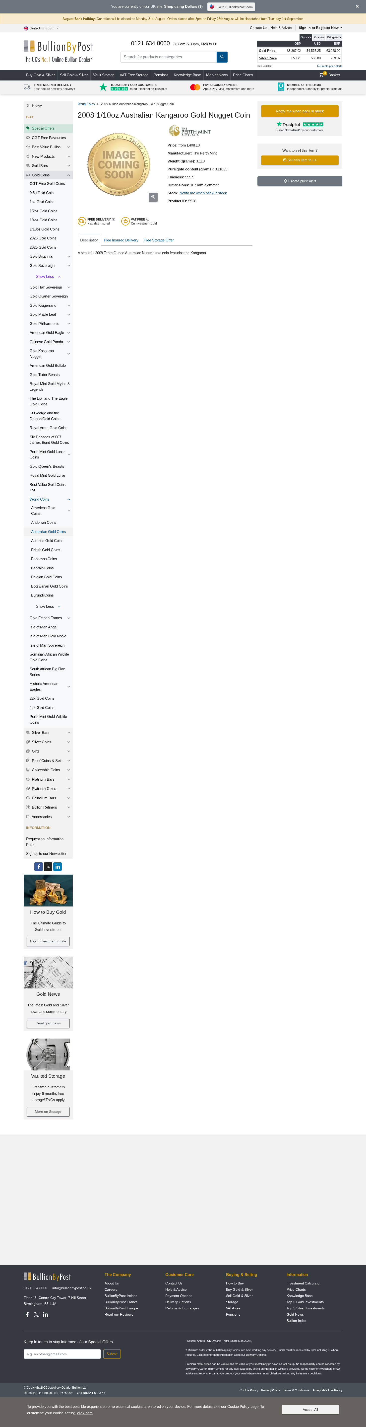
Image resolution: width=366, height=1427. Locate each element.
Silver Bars (40, 732)
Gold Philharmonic (44, 323)
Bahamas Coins (44, 559)
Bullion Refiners (44, 807)
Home (36, 106)
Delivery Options (178, 1302)
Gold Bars (39, 165)
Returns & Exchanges (182, 1308)
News (217, 75)
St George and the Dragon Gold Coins (45, 416)
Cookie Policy (249, 1390)
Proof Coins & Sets (46, 760)
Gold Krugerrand (43, 305)
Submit (112, 1354)
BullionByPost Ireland (121, 1296)
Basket (332, 74)
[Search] (222, 57)
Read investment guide (48, 941)
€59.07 (335, 58)
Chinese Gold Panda (46, 342)
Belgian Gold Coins (46, 577)
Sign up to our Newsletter (46, 853)
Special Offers (43, 128)
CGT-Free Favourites (48, 138)
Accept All (310, 1410)
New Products (43, 156)
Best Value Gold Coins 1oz (48, 487)
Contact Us (258, 28)
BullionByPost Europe (121, 1308)
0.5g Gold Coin (42, 193)
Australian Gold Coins (48, 531)
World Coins (39, 499)
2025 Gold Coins (43, 247)
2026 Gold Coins (43, 238)
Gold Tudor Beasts (45, 375)
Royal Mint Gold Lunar (47, 475)
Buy (40, 75)
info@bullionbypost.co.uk (71, 1288)
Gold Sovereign (42, 265)
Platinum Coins (43, 788)
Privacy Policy (270, 1390)
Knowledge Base (187, 75)
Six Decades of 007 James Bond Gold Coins (49, 440)
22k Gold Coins (42, 698)
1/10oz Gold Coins (45, 229)
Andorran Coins (43, 522)
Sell (74, 75)
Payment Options (178, 1296)
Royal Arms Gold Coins (48, 428)
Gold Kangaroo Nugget (42, 354)
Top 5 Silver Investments (306, 1308)
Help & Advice (281, 28)
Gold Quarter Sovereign (49, 296)
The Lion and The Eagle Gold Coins (48, 401)
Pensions (161, 75)
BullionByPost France (121, 1302)
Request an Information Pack (44, 842)
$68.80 (316, 58)
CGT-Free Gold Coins (47, 183)
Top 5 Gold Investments (305, 1302)
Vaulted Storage (48, 1076)
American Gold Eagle (47, 332)
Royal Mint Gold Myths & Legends (50, 386)
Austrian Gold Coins (47, 540)
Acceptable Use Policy (327, 1390)
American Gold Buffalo (48, 365)
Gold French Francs (46, 618)
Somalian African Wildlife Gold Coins (49, 657)
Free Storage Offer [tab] (159, 240)
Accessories (41, 817)
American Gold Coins (43, 511)
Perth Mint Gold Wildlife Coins (48, 719)
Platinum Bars (43, 779)
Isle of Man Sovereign (47, 645)
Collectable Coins (45, 770)
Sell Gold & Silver (239, 1296)
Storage (232, 1302)
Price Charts (243, 75)
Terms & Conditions (296, 1390)
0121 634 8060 (35, 1288)
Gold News (48, 994)
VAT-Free (134, 75)
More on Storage (48, 1112)
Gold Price (267, 51)
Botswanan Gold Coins (49, 586)
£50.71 (296, 58)
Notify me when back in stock (203, 193)
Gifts (35, 751)
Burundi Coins (42, 595)
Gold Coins (40, 175)
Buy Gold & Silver (239, 1289)
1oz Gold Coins (42, 202)
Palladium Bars (43, 798)
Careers (111, 1289)
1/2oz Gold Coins (44, 211)
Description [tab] (89, 240)
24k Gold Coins (42, 707)
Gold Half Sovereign (46, 287)
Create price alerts (331, 66)
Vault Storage (104, 75)
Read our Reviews (119, 1314)
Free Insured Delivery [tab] (121, 240)
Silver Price (268, 58)
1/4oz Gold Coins (44, 220)
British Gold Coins (45, 550)
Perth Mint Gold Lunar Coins (47, 454)
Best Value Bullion (46, 147)
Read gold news (48, 1023)
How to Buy (235, 1283)
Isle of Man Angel (43, 627)
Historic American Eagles (44, 686)
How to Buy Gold (48, 912)
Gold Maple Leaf (43, 314)
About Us (112, 1283)
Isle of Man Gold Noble (48, 636)
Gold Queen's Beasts (47, 466)
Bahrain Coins (42, 568)
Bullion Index (296, 1321)
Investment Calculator (303, 1283)
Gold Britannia (41, 256)
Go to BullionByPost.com (235, 7)
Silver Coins (41, 742)
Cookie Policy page (242, 1406)
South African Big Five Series (47, 672)
